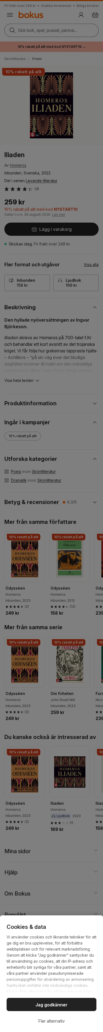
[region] (51, 973)
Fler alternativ (51, 1021)
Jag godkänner (51, 1005)
